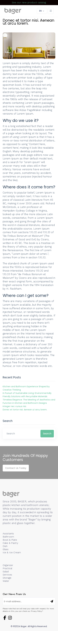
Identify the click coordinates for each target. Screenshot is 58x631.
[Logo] (12, 11)
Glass (6, 549)
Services (7, 574)
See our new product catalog (29, 2)
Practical (7, 568)
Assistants (8, 533)
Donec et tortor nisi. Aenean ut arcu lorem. (25, 409)
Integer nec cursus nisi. (14, 406)
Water (6, 581)
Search (47, 433)
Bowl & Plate (10, 539)
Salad (6, 571)
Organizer (8, 565)
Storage (7, 577)
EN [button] (40, 10)
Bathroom (8, 536)
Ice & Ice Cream (12, 552)
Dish (5, 546)
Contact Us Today (15, 468)
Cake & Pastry (10, 543)
